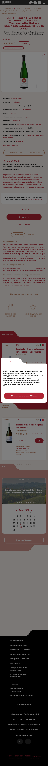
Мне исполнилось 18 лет (24, 396)
